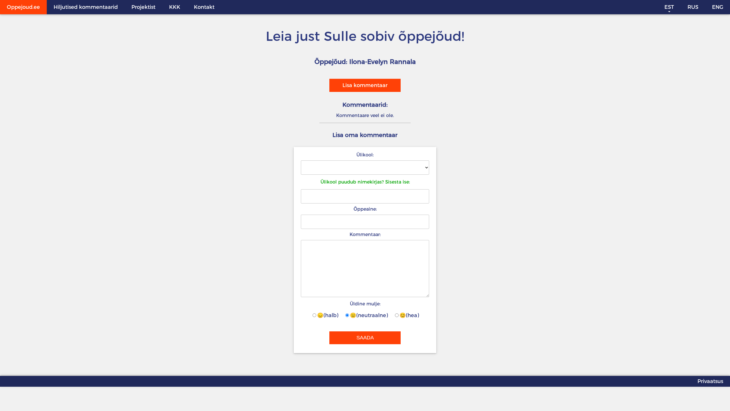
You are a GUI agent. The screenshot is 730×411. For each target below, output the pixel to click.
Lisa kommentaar (365, 85)
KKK (174, 7)
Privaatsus (710, 381)
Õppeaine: (365, 209)
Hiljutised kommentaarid (86, 7)
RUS (693, 7)
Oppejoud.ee (23, 7)
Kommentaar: (365, 234)
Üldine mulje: (365, 304)
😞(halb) (327, 315)
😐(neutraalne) (369, 315)
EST (669, 7)
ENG (717, 7)
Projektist (143, 7)
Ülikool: (365, 155)
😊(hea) (409, 315)
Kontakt (204, 7)
